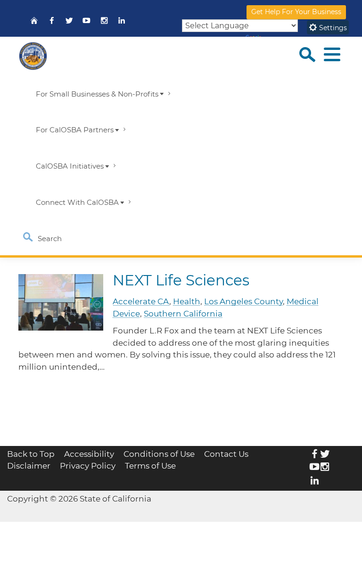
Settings (332, 28)
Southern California (183, 313)
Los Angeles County (243, 301)
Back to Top (31, 454)
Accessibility (89, 454)
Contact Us (226, 454)
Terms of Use (150, 465)
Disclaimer (28, 465)
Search (49, 239)
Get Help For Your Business (296, 12)
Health (186, 301)
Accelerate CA (141, 301)
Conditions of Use (159, 454)
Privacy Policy (87, 465)
